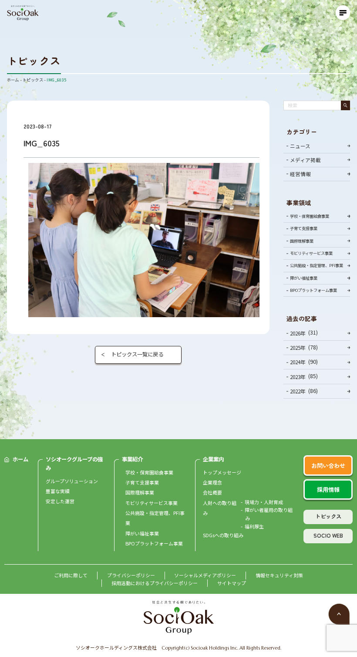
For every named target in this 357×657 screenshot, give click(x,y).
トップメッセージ (222, 472)
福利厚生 (254, 526)
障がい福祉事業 (303, 278)
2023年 (298, 376)
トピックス (328, 516)
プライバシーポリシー (131, 575)
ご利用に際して (71, 575)
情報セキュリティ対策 (279, 575)
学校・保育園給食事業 (309, 216)
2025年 (298, 347)
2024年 (298, 362)
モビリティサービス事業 (311, 253)
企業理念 (212, 482)
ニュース (300, 145)
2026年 (298, 333)
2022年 (298, 391)
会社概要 (212, 492)
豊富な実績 (58, 491)
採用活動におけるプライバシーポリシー (154, 582)
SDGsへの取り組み (223, 535)
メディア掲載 (305, 159)
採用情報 (328, 489)
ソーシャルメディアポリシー (205, 575)
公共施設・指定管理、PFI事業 (316, 265)
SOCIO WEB (328, 535)
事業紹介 (132, 459)
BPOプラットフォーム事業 (313, 290)
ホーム (20, 459)
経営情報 (300, 173)
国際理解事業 (301, 241)
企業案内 (213, 459)
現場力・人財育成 (264, 501)
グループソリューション (72, 481)
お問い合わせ (328, 465)
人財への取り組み (219, 507)
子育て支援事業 (303, 228)
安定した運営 (60, 501)
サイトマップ (231, 582)
